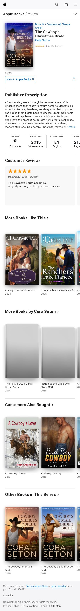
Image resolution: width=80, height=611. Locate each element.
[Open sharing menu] (74, 79)
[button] (56, 4)
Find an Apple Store (37, 586)
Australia (8, 595)
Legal (44, 606)
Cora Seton (42, 40)
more (72, 126)
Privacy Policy (11, 606)
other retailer (58, 586)
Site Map (56, 606)
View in (19, 79)
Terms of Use (30, 606)
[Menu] (75, 4)
